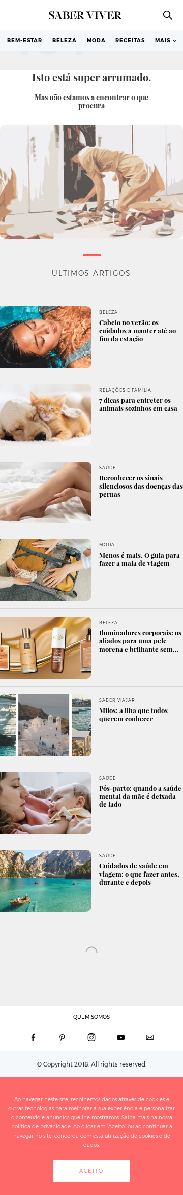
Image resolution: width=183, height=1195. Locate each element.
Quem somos (91, 1017)
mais (162, 40)
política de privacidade (41, 1126)
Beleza (64, 40)
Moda (96, 40)
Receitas (130, 40)
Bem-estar (24, 40)
